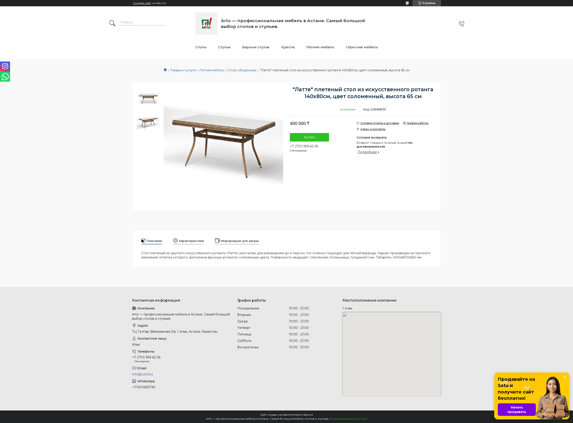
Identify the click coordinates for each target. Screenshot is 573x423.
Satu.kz (308, 414)
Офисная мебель (362, 47)
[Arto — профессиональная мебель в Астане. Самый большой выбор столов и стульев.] (206, 24)
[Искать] (112, 23)
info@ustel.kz (142, 374)
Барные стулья (255, 47)
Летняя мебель (320, 47)
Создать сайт (142, 3)
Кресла (288, 47)
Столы (201, 47)
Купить (309, 137)
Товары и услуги (183, 70)
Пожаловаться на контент (349, 418)
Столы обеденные (242, 70)
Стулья (224, 47)
